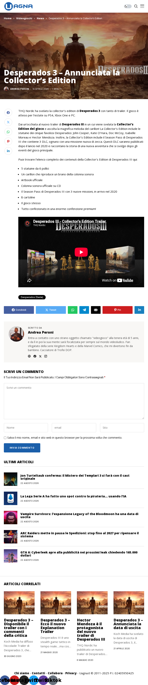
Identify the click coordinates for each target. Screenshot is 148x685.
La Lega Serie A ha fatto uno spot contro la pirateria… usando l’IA (73, 496)
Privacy (71, 673)
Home (8, 18)
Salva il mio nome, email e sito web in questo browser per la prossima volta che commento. (64, 437)
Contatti (38, 673)
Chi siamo (21, 673)
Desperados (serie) (32, 297)
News (40, 18)
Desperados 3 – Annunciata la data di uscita (128, 623)
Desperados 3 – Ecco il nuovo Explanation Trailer (55, 625)
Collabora (55, 673)
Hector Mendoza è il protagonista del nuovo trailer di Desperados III (91, 629)
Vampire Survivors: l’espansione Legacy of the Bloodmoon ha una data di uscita (79, 515)
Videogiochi (24, 18)
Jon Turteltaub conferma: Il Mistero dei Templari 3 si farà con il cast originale (75, 477)
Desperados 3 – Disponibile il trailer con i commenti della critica (18, 627)
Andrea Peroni (19, 89)
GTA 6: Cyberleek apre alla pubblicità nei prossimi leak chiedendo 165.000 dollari (78, 553)
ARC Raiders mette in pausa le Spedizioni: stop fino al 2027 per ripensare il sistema (79, 534)
